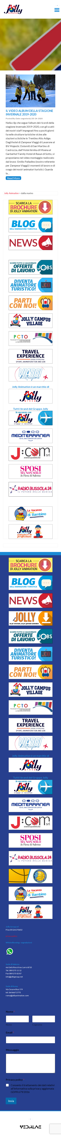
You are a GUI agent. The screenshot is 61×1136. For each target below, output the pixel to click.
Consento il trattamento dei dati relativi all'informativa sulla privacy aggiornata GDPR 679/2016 (32, 1088)
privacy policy (11, 936)
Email (10, 1032)
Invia (11, 1101)
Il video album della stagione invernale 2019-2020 (29, 112)
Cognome (37, 1024)
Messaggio (12, 1049)
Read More (13, 178)
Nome (9, 1024)
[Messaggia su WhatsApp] (30, 951)
